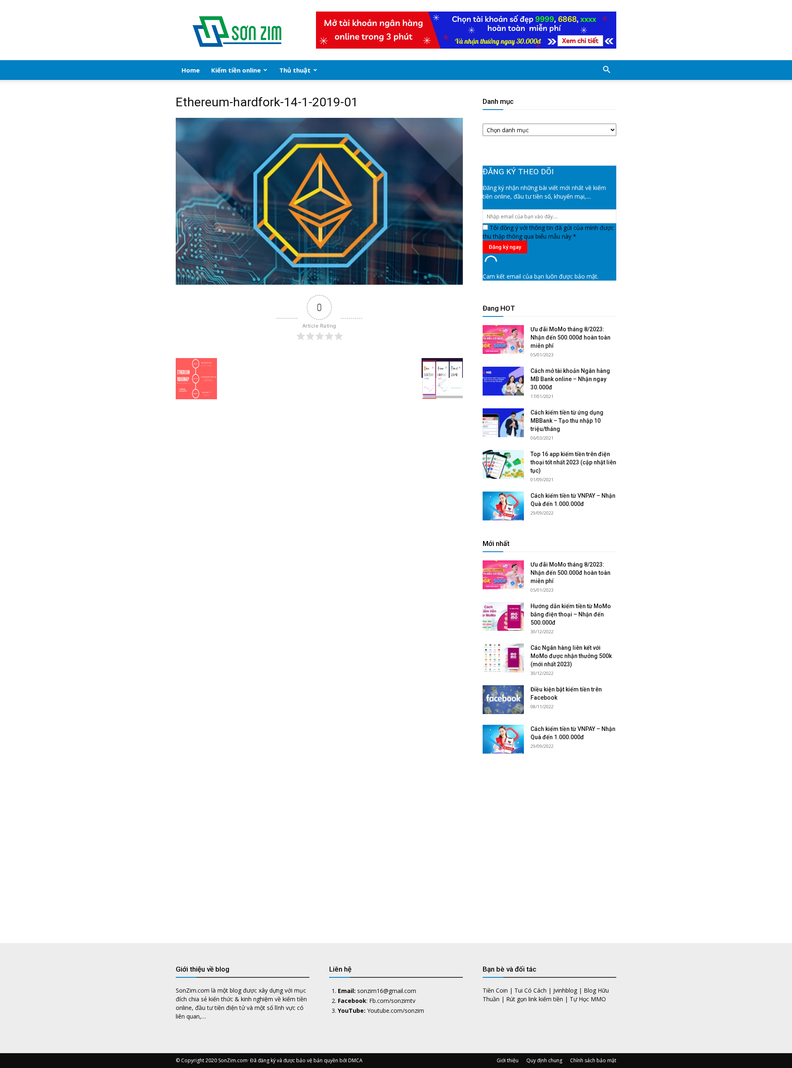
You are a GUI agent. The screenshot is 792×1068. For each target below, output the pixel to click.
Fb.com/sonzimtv (392, 1001)
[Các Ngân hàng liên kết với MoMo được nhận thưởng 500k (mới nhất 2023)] (503, 658)
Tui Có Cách (530, 990)
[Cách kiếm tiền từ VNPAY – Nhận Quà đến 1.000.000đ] (503, 506)
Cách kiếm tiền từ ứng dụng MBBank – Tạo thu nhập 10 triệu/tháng (566, 420)
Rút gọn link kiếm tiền (534, 999)
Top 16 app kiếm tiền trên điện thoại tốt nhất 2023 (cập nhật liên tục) (573, 462)
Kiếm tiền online (236, 70)
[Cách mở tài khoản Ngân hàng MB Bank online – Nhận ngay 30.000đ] (503, 381)
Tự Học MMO (588, 999)
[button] (606, 71)
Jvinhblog (565, 990)
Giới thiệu (508, 1060)
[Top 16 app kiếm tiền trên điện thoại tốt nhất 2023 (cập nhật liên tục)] (503, 464)
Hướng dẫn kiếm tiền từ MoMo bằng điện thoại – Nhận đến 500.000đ (570, 614)
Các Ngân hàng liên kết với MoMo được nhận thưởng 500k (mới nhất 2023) (571, 656)
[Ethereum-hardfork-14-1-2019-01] (319, 282)
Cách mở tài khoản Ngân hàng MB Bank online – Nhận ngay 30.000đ (570, 379)
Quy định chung (544, 1060)
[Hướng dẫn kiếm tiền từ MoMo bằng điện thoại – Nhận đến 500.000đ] (503, 616)
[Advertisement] (549, 842)
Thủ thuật (295, 70)
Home (191, 70)
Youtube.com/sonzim (395, 1010)
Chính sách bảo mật (593, 1060)
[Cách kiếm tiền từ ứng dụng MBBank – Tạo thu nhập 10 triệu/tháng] (503, 422)
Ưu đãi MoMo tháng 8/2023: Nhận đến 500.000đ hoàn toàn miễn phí (570, 337)
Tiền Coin (495, 990)
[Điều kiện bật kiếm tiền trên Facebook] (503, 699)
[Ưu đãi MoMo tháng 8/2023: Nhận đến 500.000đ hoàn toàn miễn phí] (503, 339)
